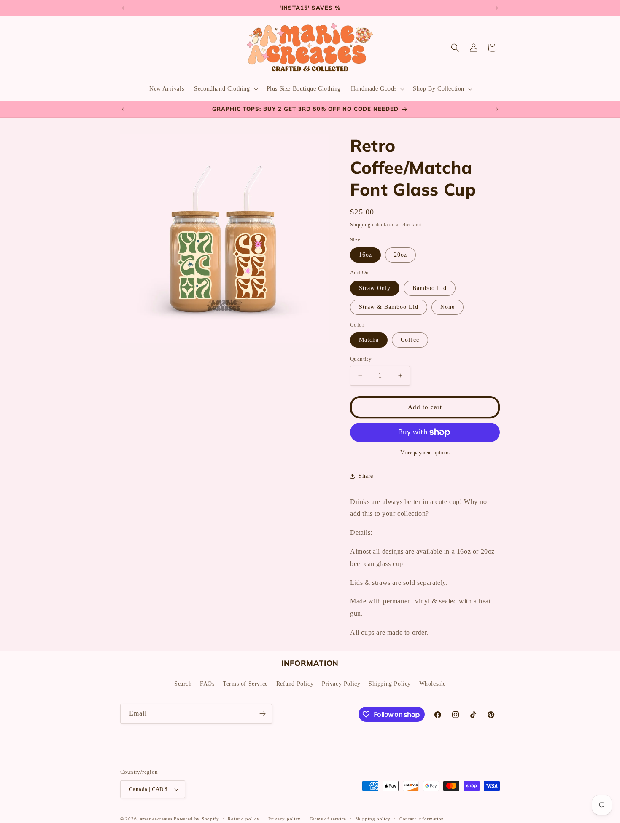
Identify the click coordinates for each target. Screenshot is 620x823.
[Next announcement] (497, 8)
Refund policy (243, 818)
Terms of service (328, 818)
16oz (365, 255)
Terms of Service (245, 684)
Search (183, 684)
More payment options (425, 453)
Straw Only (375, 288)
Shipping (360, 225)
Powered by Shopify (196, 818)
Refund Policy (295, 684)
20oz (400, 255)
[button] (225, 89)
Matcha (369, 340)
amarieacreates (156, 818)
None (447, 307)
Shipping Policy (390, 684)
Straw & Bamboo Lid (388, 307)
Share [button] (366, 476)
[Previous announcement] (123, 8)
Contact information (421, 818)
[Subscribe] (262, 714)
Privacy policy (284, 818)
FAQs (207, 684)
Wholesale (432, 684)
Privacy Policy (341, 684)
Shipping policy (373, 818)
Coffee (410, 340)
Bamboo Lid (429, 288)
